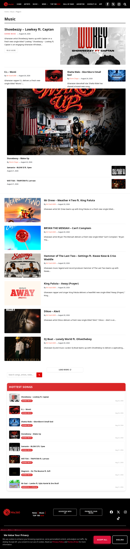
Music (35, 4)
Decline (120, 540)
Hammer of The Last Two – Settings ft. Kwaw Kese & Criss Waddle (80, 257)
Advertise (81, 4)
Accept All (102, 540)
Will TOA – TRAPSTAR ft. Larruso (21, 180)
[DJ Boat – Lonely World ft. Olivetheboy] (22, 349)
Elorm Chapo (74, 78)
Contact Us (91, 4)
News (44, 4)
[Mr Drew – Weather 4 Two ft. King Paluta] (22, 210)
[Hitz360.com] (9, 4)
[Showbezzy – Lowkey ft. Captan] (93, 46)
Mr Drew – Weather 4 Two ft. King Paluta (69, 200)
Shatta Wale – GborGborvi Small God (84, 73)
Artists (27, 4)
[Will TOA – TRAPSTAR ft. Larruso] (119, 184)
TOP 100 (55, 4)
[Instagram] (125, 512)
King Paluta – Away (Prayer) (61, 283)
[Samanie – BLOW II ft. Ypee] (119, 171)
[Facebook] (111, 512)
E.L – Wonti (10, 72)
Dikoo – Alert (52, 311)
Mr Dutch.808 (11, 76)
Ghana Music (10, 34)
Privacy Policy (58, 542)
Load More (64, 370)
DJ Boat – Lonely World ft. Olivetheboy (68, 339)
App (100, 4)
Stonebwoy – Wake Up (18, 158)
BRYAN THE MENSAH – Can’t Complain (67, 228)
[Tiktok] (118, 518)
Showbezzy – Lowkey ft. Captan (29, 29)
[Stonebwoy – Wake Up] (66, 122)
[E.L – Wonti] (54, 76)
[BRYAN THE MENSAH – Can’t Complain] (22, 238)
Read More (11, 50)
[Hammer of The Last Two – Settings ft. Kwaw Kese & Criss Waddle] (22, 266)
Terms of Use (73, 542)
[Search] (124, 4)
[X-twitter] (118, 512)
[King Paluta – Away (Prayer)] (22, 293)
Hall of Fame (68, 4)
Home (19, 4)
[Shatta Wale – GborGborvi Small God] (117, 76)
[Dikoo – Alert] (22, 321)
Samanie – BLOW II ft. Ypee (19, 167)
